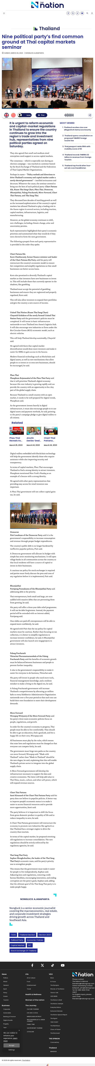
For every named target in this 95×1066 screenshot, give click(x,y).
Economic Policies (35, 940)
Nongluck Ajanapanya (34, 53)
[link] (17, 438)
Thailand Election (27, 934)
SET (29, 945)
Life (26, 974)
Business (6, 1005)
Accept (11, 1045)
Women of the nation (34, 1000)
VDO (51, 974)
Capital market (17, 945)
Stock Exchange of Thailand (23, 950)
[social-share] (68, 13)
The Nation (26, 1060)
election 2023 (45, 934)
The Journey (30, 1005)
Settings (11, 1050)
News (4, 974)
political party (17, 940)
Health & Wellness (33, 994)
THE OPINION (54, 1038)
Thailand (53, 1048)
